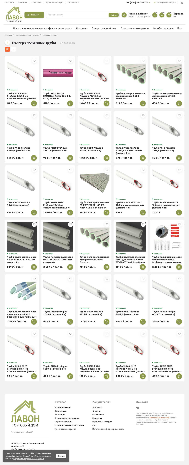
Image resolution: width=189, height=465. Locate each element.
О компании (36, 2)
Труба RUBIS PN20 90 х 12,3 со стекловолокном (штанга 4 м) (166, 205)
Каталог (35, 15)
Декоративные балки (104, 28)
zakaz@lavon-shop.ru (166, 2)
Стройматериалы (163, 28)
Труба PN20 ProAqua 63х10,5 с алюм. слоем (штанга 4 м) (129, 150)
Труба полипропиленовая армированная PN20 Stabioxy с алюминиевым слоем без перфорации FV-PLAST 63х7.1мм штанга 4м (167, 263)
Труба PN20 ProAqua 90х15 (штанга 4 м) (91, 149)
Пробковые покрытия (65, 429)
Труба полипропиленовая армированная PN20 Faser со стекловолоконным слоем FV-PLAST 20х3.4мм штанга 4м (130, 100)
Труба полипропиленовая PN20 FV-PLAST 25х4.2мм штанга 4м (21, 260)
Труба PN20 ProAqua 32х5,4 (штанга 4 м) (91, 313)
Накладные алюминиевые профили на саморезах (42, 28)
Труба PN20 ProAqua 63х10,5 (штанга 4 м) (19, 149)
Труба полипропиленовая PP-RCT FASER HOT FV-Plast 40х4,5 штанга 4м (94, 205)
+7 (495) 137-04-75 (137, 2)
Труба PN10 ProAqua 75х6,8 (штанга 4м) (163, 149)
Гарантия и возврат (55, 2)
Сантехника (61, 411)
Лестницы (82, 28)
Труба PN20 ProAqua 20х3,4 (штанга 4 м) (55, 313)
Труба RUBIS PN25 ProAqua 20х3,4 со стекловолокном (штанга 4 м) (21, 370)
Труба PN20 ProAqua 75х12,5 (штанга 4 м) (55, 149)
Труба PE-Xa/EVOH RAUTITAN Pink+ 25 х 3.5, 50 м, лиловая (57, 96)
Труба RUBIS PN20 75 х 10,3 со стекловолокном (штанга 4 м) (130, 205)
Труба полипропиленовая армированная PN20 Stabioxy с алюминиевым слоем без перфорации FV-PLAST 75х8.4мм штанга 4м (21, 318)
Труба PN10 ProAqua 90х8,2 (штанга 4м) (18, 203)
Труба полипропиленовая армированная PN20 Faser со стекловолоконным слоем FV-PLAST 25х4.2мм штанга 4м (167, 100)
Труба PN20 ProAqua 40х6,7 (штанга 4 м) (163, 313)
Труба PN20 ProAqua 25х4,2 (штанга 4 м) (127, 313)
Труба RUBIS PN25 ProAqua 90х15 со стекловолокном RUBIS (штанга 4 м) (56, 206)
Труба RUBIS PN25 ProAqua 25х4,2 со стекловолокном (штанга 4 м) (21, 97)
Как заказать (73, 2)
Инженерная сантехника (27, 35)
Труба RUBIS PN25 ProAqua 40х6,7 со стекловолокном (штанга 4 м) (130, 370)
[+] (34, 103)
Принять (61, 456)
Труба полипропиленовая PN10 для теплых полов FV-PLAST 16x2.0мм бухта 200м (130, 261)
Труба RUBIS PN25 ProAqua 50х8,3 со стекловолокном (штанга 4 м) (166, 370)
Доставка (9, 2)
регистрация (144, 16)
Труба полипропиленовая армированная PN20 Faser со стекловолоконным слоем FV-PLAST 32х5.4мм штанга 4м (94, 263)
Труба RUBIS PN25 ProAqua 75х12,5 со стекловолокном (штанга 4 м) (94, 97)
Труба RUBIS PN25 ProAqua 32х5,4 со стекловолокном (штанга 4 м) (94, 370)
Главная (8, 35)
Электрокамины (63, 407)
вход (131, 16)
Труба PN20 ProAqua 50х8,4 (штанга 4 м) (55, 367)
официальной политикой (159, 418)
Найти (113, 15)
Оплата (96, 411)
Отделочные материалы (135, 28)
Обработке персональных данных (28, 459)
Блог (94, 425)
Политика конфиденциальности (108, 429)
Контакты (22, 2)
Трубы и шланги (50, 35)
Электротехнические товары (69, 425)
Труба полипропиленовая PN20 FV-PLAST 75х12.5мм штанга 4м (58, 260)
